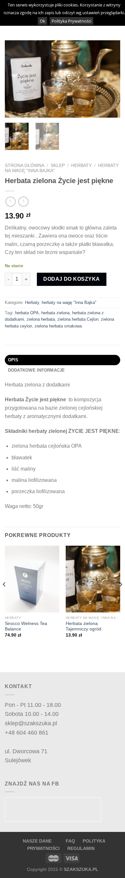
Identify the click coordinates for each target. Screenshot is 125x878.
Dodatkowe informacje (36, 370)
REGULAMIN (81, 848)
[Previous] (15, 79)
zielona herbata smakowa (58, 326)
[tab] (62, 360)
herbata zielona (55, 312)
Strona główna (24, 165)
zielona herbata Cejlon (77, 319)
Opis (13, 359)
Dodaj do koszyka (71, 279)
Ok (42, 21)
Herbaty (81, 165)
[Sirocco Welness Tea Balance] (32, 579)
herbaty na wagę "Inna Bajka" (69, 302)
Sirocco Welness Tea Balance (26, 626)
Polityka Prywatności (71, 21)
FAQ (71, 841)
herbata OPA (27, 312)
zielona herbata (41, 319)
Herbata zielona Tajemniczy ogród (83, 626)
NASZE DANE (37, 841)
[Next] (110, 79)
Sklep (58, 165)
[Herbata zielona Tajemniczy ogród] (93, 579)
